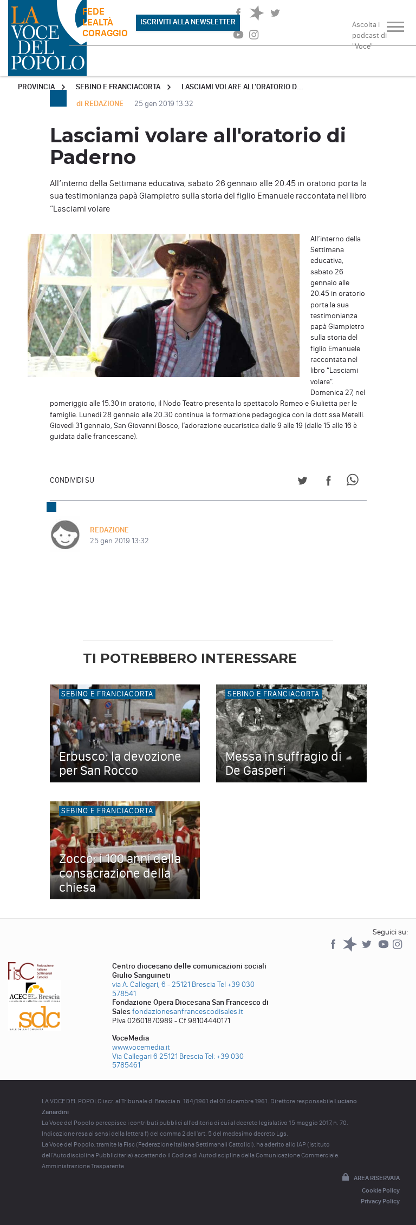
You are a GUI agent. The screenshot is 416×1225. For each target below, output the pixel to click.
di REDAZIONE (100, 103)
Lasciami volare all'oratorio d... (242, 86)
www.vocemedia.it (141, 1047)
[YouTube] (384, 949)
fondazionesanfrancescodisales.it (187, 1011)
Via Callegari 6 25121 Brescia (157, 1056)
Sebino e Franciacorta (118, 86)
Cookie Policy (381, 1190)
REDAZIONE (109, 530)
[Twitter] (367, 949)
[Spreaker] (350, 949)
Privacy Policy (380, 1201)
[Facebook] (334, 949)
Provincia (36, 86)
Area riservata (377, 1178)
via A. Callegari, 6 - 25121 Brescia (164, 984)
